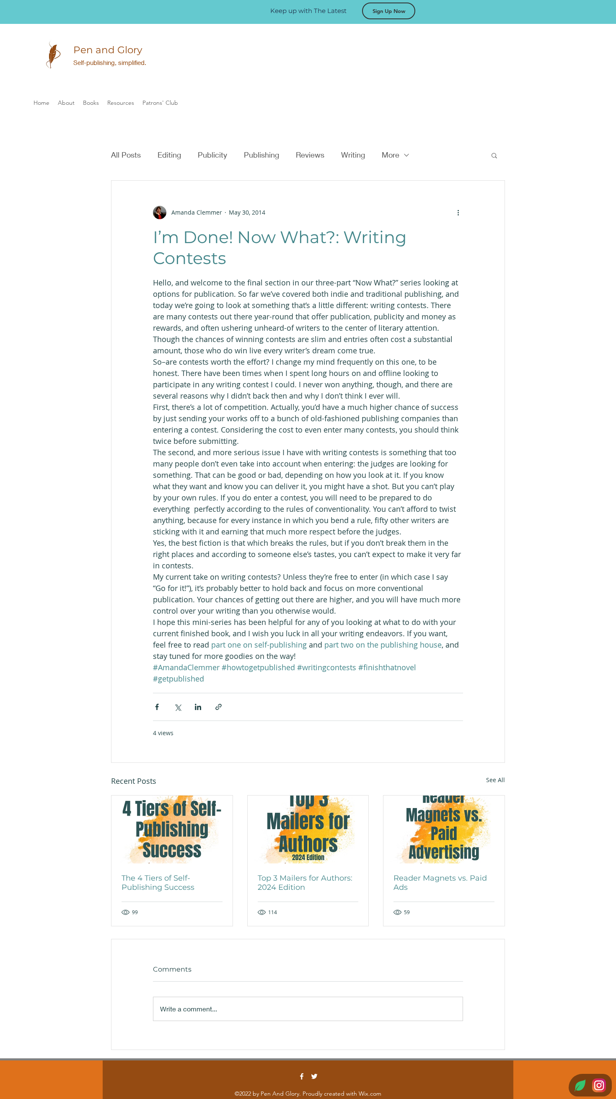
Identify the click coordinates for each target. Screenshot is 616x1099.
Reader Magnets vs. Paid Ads (440, 882)
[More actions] (458, 212)
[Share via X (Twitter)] (177, 707)
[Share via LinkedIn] (198, 707)
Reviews (310, 154)
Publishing (261, 154)
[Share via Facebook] (157, 707)
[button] (494, 155)
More (390, 154)
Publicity (212, 154)
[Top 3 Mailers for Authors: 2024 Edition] (308, 829)
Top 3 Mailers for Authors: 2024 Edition (305, 882)
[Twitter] (314, 1076)
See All (495, 780)
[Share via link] (219, 707)
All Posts (126, 154)
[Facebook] (302, 1076)
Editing (169, 154)
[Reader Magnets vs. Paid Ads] (444, 829)
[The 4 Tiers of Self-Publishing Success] (172, 829)
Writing (353, 154)
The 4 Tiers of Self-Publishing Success (158, 882)
